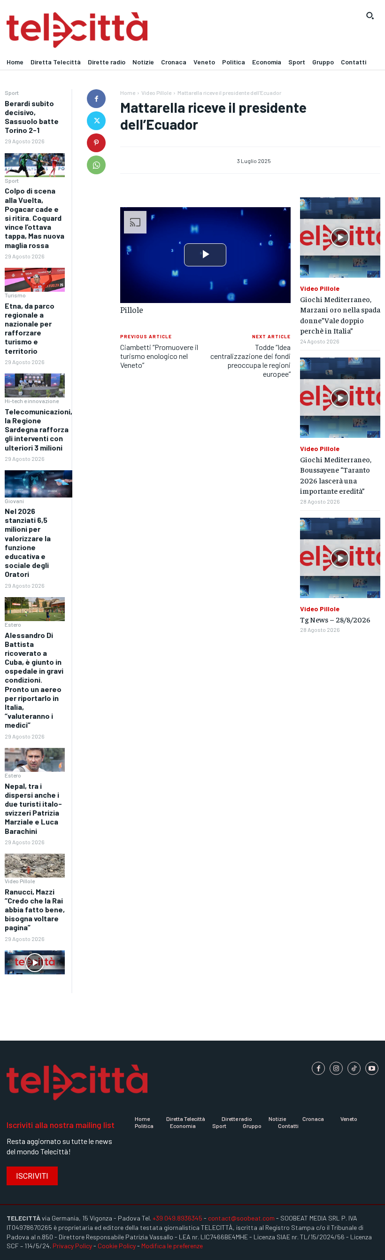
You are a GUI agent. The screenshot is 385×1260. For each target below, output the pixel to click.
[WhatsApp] (96, 165)
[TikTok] (354, 1068)
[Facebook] (96, 98)
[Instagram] (336, 1068)
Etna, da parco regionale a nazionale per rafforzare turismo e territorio (29, 328)
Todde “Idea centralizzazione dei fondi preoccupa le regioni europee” (250, 360)
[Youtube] (371, 1068)
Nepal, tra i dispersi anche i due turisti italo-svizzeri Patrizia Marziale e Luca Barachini (33, 808)
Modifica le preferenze (172, 1246)
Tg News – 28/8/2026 (335, 619)
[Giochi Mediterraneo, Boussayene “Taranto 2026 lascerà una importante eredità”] (340, 398)
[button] (370, 15)
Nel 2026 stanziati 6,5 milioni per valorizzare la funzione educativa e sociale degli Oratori (28, 542)
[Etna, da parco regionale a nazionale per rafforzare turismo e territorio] (35, 385)
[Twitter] (96, 120)
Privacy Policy (72, 1246)
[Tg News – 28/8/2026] (340, 558)
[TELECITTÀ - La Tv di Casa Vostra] (144, 30)
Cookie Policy (117, 1246)
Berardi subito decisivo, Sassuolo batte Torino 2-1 (32, 117)
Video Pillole (20, 881)
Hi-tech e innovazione (32, 400)
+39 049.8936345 (177, 1218)
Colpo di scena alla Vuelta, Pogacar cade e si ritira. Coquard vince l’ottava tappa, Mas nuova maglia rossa (34, 217)
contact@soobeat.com (241, 1218)
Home (127, 92)
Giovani (14, 501)
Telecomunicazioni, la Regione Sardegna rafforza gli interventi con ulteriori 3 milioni (38, 429)
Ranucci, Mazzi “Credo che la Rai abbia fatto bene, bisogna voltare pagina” (35, 909)
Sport (12, 92)
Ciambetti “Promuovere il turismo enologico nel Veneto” (159, 355)
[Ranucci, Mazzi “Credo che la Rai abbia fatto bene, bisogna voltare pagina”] (35, 962)
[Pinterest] (96, 142)
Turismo (15, 295)
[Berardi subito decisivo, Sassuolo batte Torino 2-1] (35, 165)
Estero (13, 624)
